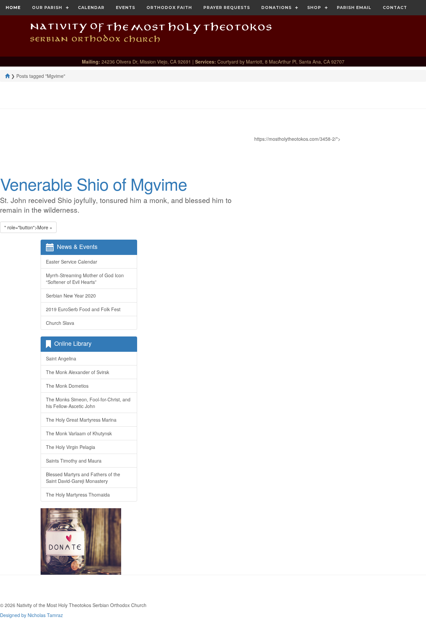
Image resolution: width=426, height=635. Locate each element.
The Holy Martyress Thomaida (78, 494)
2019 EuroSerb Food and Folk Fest (83, 309)
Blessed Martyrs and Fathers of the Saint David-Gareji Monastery (83, 477)
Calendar (91, 7)
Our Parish (47, 7)
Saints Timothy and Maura (74, 460)
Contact (395, 7)
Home (13, 7)
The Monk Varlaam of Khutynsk (79, 433)
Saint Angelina (61, 358)
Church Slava (60, 322)
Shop (314, 7)
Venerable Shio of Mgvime (93, 183)
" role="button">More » (28, 227)
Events (125, 7)
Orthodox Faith (169, 7)
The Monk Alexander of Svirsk (77, 372)
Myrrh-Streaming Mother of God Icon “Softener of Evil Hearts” (85, 278)
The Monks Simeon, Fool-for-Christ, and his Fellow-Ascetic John (88, 402)
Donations (276, 7)
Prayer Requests (226, 7)
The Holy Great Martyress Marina (81, 419)
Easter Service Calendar (71, 261)
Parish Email (354, 7)
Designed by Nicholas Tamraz (31, 615)
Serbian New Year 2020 (71, 295)
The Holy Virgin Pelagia (70, 447)
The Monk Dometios (67, 385)
